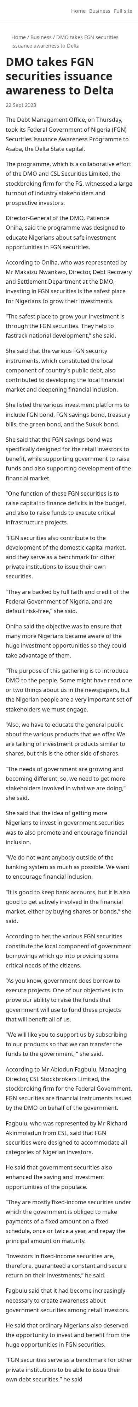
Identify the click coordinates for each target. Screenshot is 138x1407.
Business (99, 10)
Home (78, 10)
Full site (123, 10)
